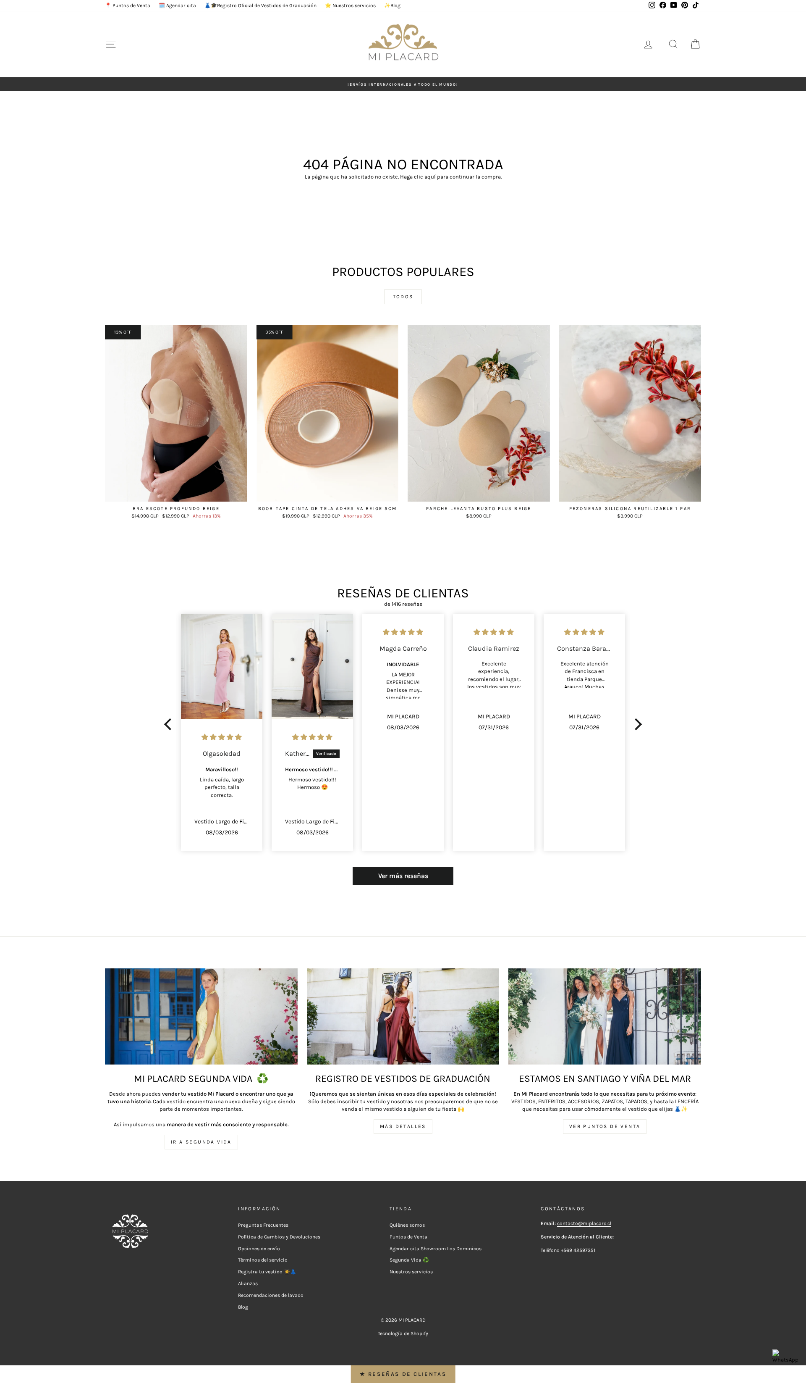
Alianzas (248, 1283)
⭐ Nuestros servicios (350, 5)
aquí (430, 177)
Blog (243, 1307)
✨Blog (392, 5)
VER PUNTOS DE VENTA (605, 1126)
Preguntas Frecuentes (263, 1225)
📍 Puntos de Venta (127, 5)
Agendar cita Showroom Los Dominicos (436, 1249)
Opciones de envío (259, 1249)
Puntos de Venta (408, 1237)
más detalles (403, 1126)
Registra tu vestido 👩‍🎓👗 (267, 1272)
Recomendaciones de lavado (271, 1295)
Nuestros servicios (411, 1272)
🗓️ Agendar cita (177, 5)
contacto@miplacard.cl (584, 1223)
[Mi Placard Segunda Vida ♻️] (201, 1016)
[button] (170, 724)
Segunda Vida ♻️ (409, 1260)
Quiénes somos (407, 1225)
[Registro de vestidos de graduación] (403, 1016)
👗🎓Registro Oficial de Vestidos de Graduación (260, 5)
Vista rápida (176, 493)
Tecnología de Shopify (403, 1333)
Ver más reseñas (403, 876)
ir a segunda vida (201, 1142)
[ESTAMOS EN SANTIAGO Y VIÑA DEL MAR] (604, 1016)
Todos (403, 297)
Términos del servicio (263, 1260)
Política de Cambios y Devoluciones (279, 1237)
